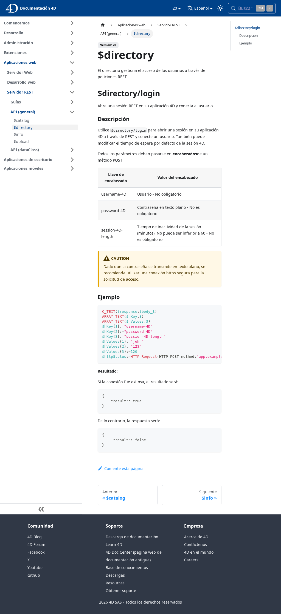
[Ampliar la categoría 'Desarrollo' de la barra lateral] (72, 33)
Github (33, 575)
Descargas (115, 575)
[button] (40, 168)
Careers (191, 559)
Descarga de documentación (132, 536)
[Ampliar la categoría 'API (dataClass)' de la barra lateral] (72, 149)
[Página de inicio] (103, 25)
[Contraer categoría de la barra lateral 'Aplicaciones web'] (72, 62)
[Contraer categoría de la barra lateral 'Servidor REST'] (72, 92)
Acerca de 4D (196, 536)
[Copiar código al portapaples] (214, 311)
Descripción (248, 35)
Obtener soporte (121, 590)
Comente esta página (124, 468)
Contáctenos (195, 544)
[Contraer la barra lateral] (41, 508)
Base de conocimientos (127, 567)
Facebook (35, 552)
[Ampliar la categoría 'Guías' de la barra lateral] (72, 102)
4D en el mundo (198, 552)
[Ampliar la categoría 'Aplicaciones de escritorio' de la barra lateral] (72, 159)
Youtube (35, 567)
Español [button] (201, 8)
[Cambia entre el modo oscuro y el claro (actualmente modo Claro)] (220, 8)
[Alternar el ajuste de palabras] (204, 311)
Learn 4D (114, 544)
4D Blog (34, 536)
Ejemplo (245, 43)
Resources (115, 582)
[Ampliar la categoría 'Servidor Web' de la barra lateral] (72, 72)
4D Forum (36, 544)
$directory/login (247, 28)
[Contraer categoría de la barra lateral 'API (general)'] (72, 112)
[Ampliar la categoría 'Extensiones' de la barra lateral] (72, 52)
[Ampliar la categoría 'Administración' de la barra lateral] (72, 42)
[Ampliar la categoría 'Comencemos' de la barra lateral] (72, 23)
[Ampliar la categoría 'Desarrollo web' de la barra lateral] (72, 82)
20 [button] (175, 8)
